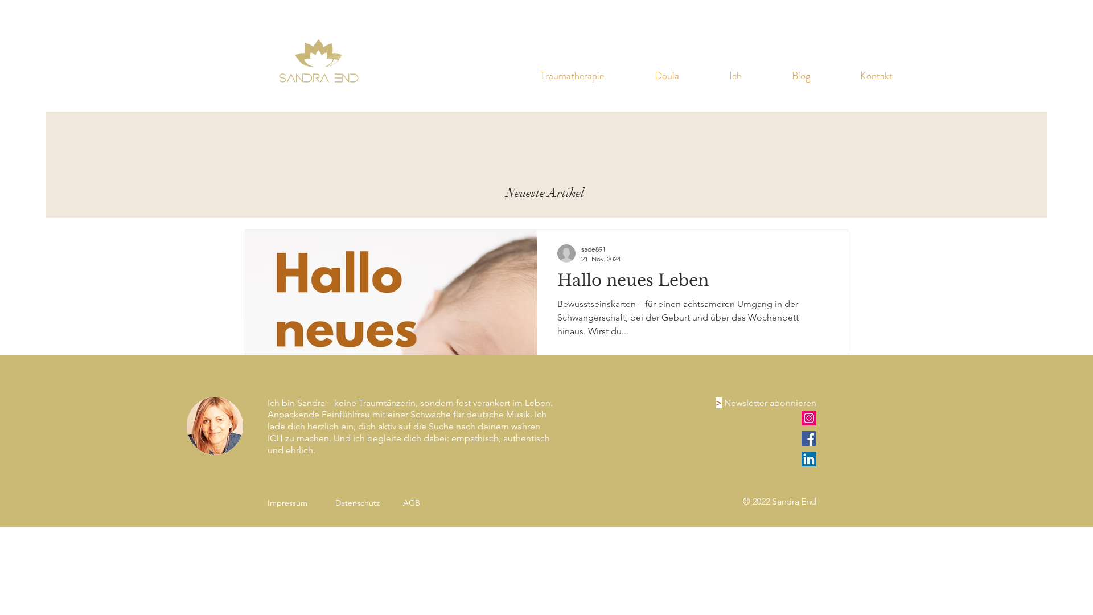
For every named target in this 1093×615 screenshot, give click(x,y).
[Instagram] (809, 418)
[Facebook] (809, 438)
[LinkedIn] (809, 459)
